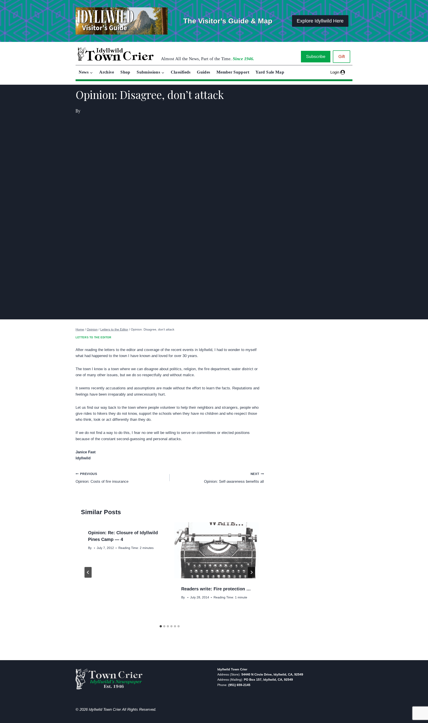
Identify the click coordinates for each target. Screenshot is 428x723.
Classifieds (181, 72)
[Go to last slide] (88, 572)
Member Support (232, 72)
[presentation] (216, 550)
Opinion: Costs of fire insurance (102, 478)
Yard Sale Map (269, 72)
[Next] (251, 572)
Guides (203, 72)
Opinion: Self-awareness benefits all (234, 478)
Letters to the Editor (93, 337)
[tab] (161, 626)
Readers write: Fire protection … (216, 588)
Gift (341, 56)
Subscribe (315, 56)
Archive (106, 72)
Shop (125, 72)
